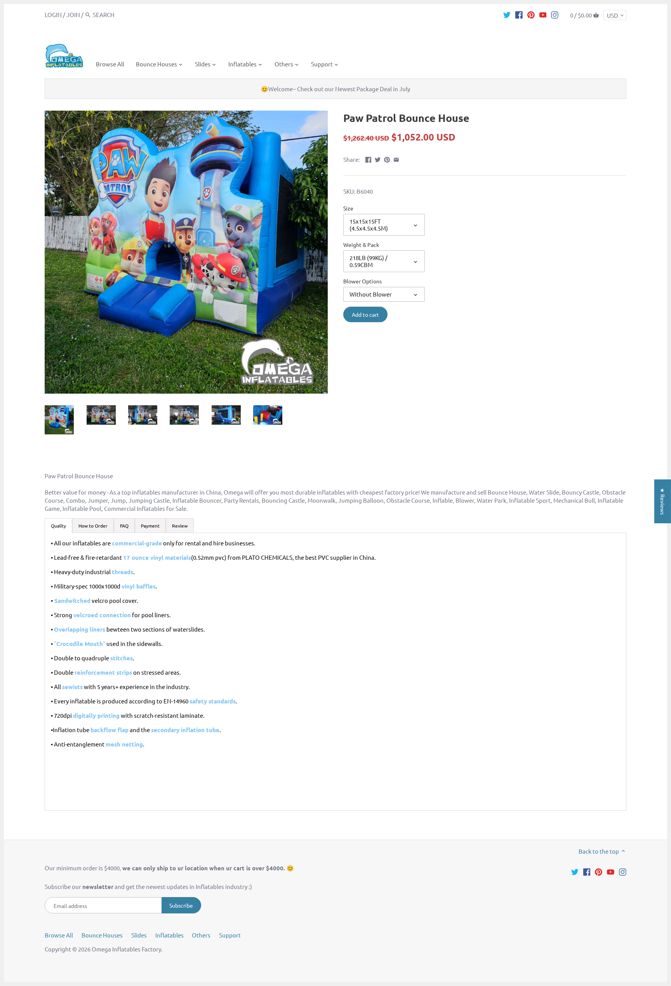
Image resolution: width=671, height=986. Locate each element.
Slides (139, 935)
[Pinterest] (531, 14)
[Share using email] (396, 158)
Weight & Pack (361, 244)
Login (53, 14)
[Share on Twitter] (378, 158)
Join (73, 14)
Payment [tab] (150, 526)
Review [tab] (180, 526)
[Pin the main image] (387, 158)
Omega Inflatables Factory (126, 949)
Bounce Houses (102, 935)
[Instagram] (554, 14)
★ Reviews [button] (662, 501)
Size (348, 208)
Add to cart (365, 314)
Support (230, 935)
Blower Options (362, 281)
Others (201, 935)
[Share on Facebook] (368, 158)
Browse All (59, 935)
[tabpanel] (335, 672)
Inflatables (169, 935)
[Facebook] (519, 14)
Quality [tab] (58, 526)
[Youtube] (543, 14)
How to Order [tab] (93, 526)
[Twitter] (507, 14)
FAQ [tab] (124, 526)
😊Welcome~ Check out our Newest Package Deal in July (335, 88)
